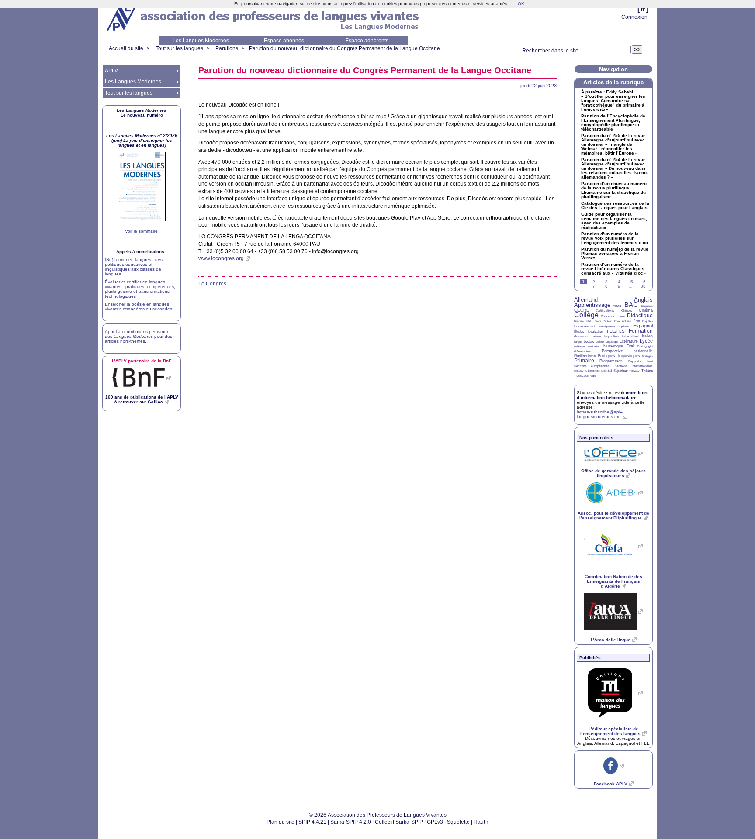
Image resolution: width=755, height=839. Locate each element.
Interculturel (630, 336)
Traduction (581, 375)
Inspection (611, 336)
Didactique (640, 316)
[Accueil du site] (122, 17)
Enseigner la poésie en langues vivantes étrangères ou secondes (138, 306)
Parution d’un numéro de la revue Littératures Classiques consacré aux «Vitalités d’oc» (614, 268)
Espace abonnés (284, 41)
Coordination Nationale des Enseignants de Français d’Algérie (613, 581)
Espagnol (643, 325)
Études (579, 331)
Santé (649, 361)
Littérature (629, 341)
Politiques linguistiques (619, 356)
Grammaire (581, 336)
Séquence (592, 370)
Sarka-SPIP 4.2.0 (350, 822)
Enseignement (584, 326)
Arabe (617, 305)
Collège (586, 315)
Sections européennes (592, 366)
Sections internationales (634, 366)
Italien (647, 336)
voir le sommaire (141, 231)
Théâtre (647, 371)
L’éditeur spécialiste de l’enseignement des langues (610, 731)
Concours (607, 316)
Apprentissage (592, 305)
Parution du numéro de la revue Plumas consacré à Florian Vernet (614, 253)
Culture (621, 316)
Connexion (634, 17)
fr (643, 9)
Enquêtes (647, 321)
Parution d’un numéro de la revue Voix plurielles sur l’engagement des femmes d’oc (614, 238)
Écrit (637, 321)
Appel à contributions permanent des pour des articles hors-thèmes (138, 336)
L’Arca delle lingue (610, 639)
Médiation (579, 346)
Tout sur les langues (179, 48)
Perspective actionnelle (627, 351)
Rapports (634, 361)
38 (643, 286)
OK (521, 3)
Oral (630, 346)
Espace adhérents (366, 41)
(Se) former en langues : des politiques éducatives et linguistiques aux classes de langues (134, 266)
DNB (589, 321)
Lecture (589, 341)
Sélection (579, 371)
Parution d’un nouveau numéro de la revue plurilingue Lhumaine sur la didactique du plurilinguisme (614, 190)
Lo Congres (212, 284)
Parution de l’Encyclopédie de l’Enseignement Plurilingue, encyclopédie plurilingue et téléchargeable (613, 122)
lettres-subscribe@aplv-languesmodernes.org (600, 414)
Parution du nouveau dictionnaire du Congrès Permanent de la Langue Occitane (344, 48)
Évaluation (595, 332)
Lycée (646, 341)
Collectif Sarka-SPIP (399, 822)
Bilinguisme (647, 306)
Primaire (584, 361)
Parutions (226, 48)
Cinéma (646, 310)
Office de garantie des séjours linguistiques (613, 473)
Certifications (605, 310)
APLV (111, 71)
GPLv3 (435, 822)
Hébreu (597, 336)
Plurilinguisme (585, 356)
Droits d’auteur (603, 321)
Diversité (579, 321)
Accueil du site (126, 48)
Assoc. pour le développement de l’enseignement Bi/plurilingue (613, 515)
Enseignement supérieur (614, 326)
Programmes (611, 361)
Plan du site (280, 822)
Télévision (634, 371)
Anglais (643, 299)
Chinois (626, 310)
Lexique (600, 341)
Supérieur (620, 371)
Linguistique (612, 341)
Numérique (613, 346)
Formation (641, 331)
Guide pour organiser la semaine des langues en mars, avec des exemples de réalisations (614, 221)
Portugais (647, 356)
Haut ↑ (481, 822)
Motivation (593, 346)
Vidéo (593, 376)
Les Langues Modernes (201, 41)
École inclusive (622, 321)
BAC (631, 304)
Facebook (610, 783)
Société (606, 370)
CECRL (581, 310)
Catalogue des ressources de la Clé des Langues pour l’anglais (615, 205)
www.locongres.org (221, 258)
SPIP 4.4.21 (312, 822)
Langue (578, 341)
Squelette (458, 822)
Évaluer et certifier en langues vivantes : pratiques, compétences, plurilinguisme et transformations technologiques (140, 289)
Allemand (586, 299)
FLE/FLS (616, 331)
